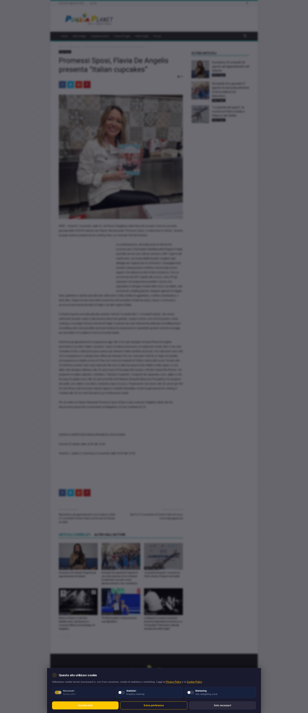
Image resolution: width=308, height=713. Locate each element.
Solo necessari (222, 705)
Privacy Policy (173, 682)
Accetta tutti (85, 705)
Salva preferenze (154, 705)
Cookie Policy (194, 682)
